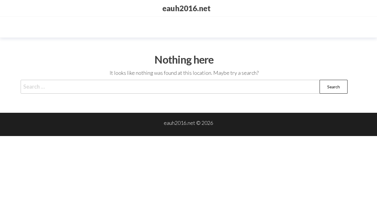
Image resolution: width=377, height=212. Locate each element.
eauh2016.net (186, 8)
